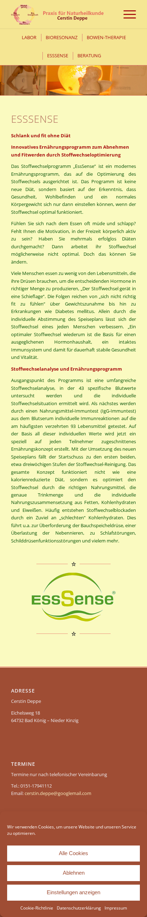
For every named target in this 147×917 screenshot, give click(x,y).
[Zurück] (6, 73)
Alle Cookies (73, 853)
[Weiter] (141, 73)
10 (96, 86)
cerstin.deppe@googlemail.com (58, 793)
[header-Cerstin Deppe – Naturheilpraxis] (61, 14)
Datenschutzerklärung (79, 908)
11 (102, 86)
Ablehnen (74, 873)
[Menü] (126, 14)
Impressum (116, 908)
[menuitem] (126, 14)
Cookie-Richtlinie (36, 908)
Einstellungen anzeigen (73, 892)
